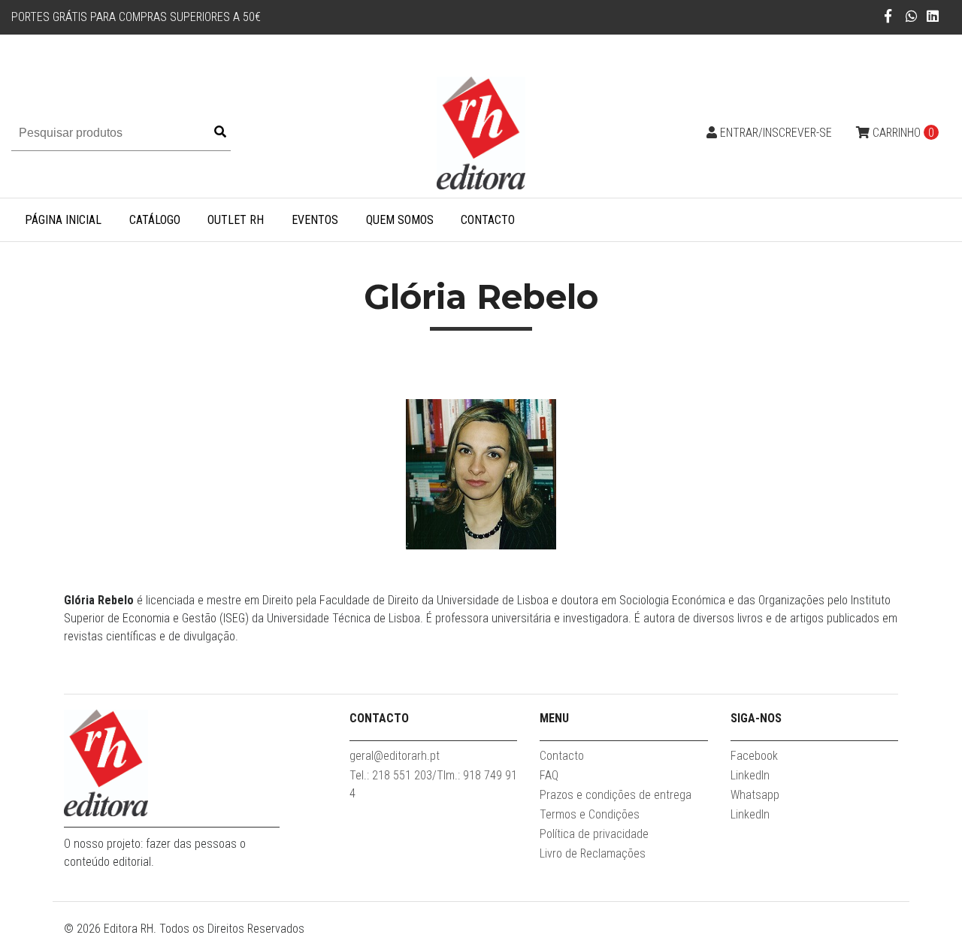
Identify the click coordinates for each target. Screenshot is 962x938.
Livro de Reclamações (593, 853)
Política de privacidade (594, 834)
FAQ (549, 775)
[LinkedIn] (933, 16)
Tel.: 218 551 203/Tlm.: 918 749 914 (433, 784)
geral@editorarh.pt (394, 756)
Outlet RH (235, 220)
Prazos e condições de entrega (615, 795)
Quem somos (400, 220)
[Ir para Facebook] (888, 16)
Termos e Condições (590, 814)
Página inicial (63, 220)
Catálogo (154, 220)
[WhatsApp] (912, 16)
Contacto (488, 220)
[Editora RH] (481, 132)
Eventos (315, 220)
